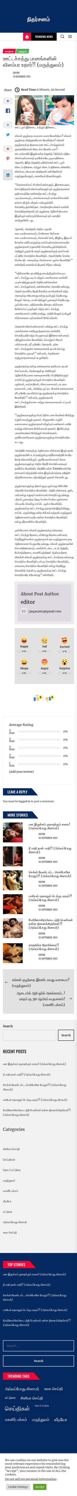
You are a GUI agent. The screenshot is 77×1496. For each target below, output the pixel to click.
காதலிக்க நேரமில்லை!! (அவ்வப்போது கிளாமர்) (44, 947)
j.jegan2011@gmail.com (45, 611)
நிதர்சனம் (38, 19)
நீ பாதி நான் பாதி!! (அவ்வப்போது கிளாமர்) (50, 850)
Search (8, 1026)
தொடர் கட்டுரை (12, 1170)
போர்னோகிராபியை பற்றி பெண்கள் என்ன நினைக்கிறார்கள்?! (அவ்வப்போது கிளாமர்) (51, 923)
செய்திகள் (9, 1159)
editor (16, 72)
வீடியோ (7, 1201)
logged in (24, 801)
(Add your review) (21, 771)
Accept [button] (40, 1487)
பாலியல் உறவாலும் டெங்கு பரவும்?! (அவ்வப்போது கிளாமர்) (50, 898)
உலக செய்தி (10, 1232)
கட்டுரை (7, 1212)
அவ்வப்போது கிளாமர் (15, 1222)
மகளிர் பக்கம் (10, 1191)
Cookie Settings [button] (18, 1487)
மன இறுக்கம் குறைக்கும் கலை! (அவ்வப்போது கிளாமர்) (49, 826)
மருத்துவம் (9, 1180)
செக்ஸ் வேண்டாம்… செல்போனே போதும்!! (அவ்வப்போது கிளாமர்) (50, 874)
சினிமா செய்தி (11, 1149)
